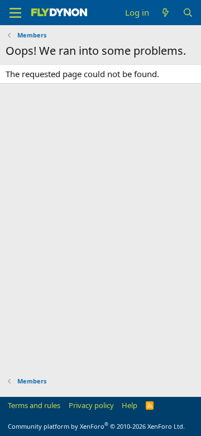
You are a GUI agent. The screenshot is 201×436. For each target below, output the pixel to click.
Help (129, 405)
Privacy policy (91, 405)
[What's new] (165, 12)
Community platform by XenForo (96, 426)
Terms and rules (34, 405)
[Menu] (15, 13)
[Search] (188, 12)
